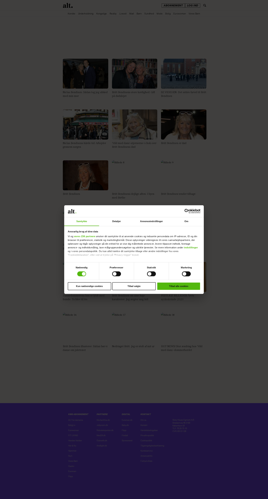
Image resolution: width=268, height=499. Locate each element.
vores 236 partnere (85, 236)
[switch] (116, 273)
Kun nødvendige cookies (89, 286)
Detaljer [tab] (116, 221)
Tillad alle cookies (178, 286)
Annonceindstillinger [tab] (151, 221)
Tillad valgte (134, 286)
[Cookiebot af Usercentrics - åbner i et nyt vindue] (186, 211)
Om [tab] (186, 221)
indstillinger (191, 247)
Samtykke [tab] (81, 221)
